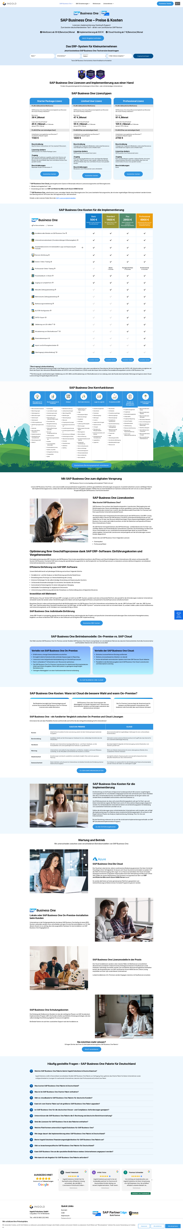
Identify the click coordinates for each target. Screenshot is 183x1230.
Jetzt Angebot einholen (91, 38)
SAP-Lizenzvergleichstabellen (66, 198)
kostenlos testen (49, 174)
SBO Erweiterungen (82, 3)
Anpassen (144, 1226)
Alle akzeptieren (173, 1226)
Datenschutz (66, 1218)
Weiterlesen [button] (73, 1188)
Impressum (65, 1216)
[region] (91, 1224)
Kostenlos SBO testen (91, 623)
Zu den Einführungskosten (106, 827)
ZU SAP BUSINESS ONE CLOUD (91, 680)
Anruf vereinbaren (91, 1049)
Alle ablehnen (157, 1226)
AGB (63, 1213)
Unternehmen (107, 3)
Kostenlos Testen (165, 3)
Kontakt (64, 1210)
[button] (58, 1179)
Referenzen (96, 3)
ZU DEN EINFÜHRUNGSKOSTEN (91, 771)
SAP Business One (66, 3)
